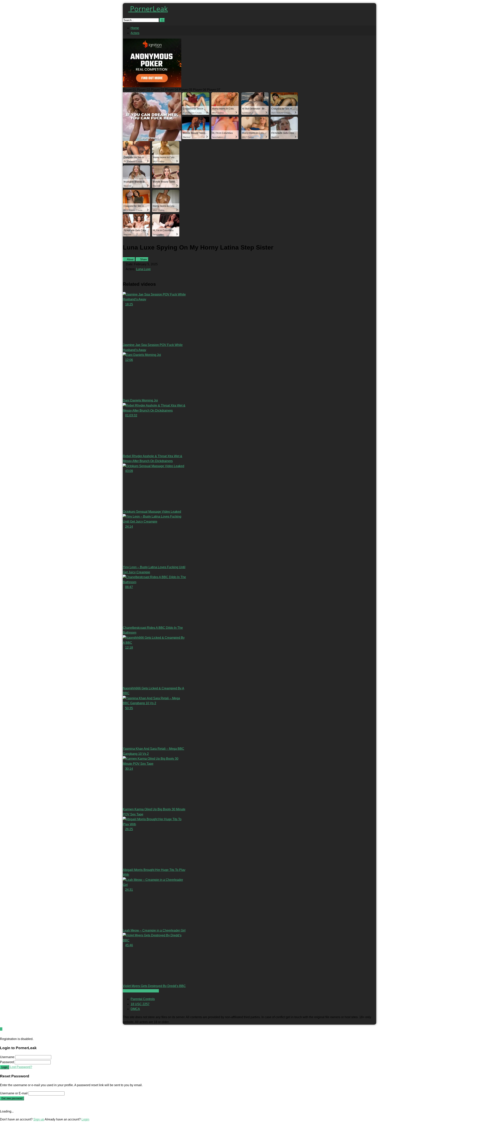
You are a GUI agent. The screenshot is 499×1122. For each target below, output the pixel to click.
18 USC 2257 (140, 1004)
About (130, 259)
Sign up (38, 1119)
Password (7, 1062)
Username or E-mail (14, 1093)
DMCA (135, 1009)
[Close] (1, 1034)
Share (143, 259)
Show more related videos (141, 990)
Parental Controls (143, 999)
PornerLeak (148, 8)
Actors (135, 33)
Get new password (12, 1098)
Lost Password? (21, 1067)
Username (7, 1057)
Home (135, 28)
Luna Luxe (143, 269)
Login (5, 1067)
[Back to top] (1, 1029)
